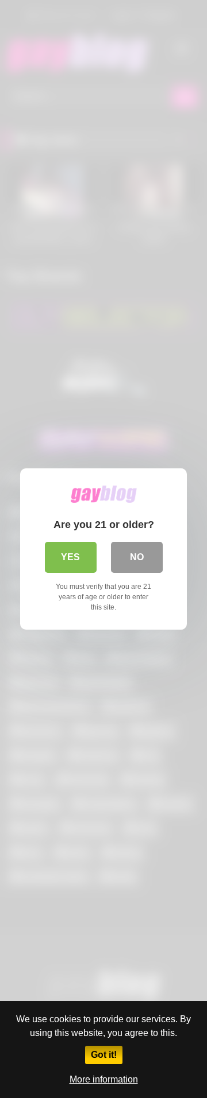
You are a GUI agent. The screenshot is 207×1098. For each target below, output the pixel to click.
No (137, 557)
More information (104, 1079)
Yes (70, 557)
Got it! (104, 1055)
